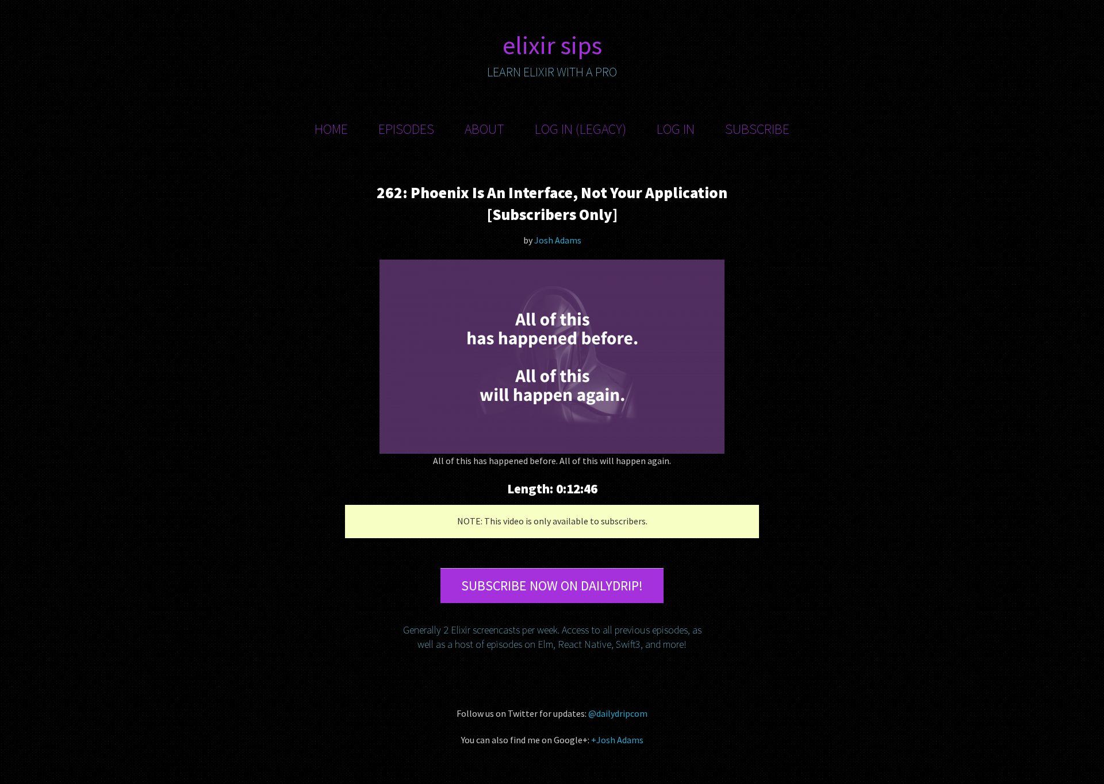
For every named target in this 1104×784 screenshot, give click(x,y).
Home (331, 129)
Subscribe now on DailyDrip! (552, 585)
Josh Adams (557, 240)
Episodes (406, 129)
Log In (676, 129)
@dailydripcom (617, 713)
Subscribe (757, 129)
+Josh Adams (617, 740)
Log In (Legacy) (580, 129)
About (484, 129)
